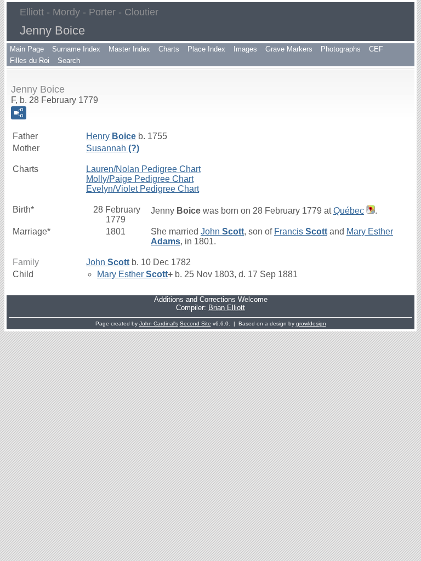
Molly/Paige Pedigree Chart (140, 179)
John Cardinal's (158, 323)
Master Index (129, 49)
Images (245, 49)
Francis (300, 231)
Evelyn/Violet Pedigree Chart (142, 188)
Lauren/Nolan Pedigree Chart (143, 169)
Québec (348, 210)
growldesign (311, 323)
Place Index (206, 49)
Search (69, 60)
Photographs (341, 49)
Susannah (112, 148)
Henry (111, 136)
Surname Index (76, 49)
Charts (168, 49)
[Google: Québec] (369, 210)
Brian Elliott (226, 308)
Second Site (195, 323)
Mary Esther (132, 274)
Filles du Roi (29, 60)
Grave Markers (288, 49)
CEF (376, 49)
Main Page (27, 49)
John (222, 231)
